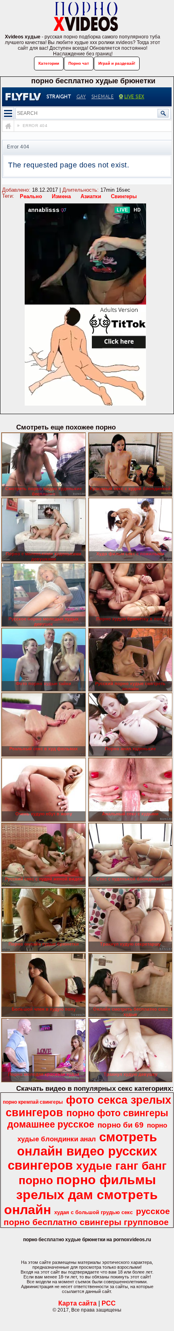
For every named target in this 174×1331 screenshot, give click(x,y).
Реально (31, 196)
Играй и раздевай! (116, 63)
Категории (48, 63)
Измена (61, 196)
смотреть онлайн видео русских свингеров (82, 1151)
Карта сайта (77, 1303)
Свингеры (124, 196)
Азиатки (91, 196)
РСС (109, 1303)
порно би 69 (121, 1125)
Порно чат (78, 63)
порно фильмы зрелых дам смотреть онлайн (81, 1194)
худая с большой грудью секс (93, 1212)
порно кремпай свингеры (33, 1102)
